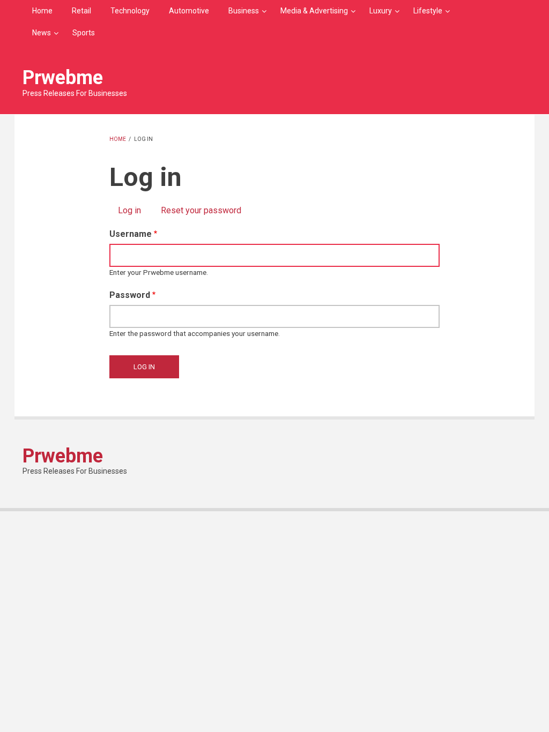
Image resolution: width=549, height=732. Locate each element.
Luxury (380, 10)
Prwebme (63, 77)
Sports (83, 32)
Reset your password (201, 210)
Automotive (189, 10)
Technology (130, 10)
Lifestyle (427, 10)
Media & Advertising (314, 10)
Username (130, 234)
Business (243, 10)
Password (129, 295)
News (41, 32)
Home (42, 10)
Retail (81, 10)
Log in (134, 210)
